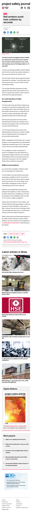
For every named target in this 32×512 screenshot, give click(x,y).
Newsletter (5, 505)
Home (3, 500)
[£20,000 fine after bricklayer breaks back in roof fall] (16, 327)
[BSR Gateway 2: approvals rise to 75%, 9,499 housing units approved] (16, 371)
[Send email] (18, 32)
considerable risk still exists (10, 223)
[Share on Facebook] (4, 32)
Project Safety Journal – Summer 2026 (16, 426)
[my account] (22, 8)
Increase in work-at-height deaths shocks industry (17, 451)
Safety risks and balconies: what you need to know (17, 445)
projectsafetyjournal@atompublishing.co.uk (15, 242)
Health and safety (14, 233)
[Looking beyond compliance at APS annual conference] (16, 349)
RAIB (22, 233)
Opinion (18, 502)
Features (5, 502)
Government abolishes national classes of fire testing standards (17, 464)
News (17, 500)
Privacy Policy (6, 507)
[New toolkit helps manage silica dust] (16, 263)
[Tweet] (8, 32)
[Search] (25, 8)
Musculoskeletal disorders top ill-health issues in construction (16, 458)
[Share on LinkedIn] (11, 32)
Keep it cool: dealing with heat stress (16, 439)
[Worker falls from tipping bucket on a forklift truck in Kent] (16, 283)
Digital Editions (7, 503)
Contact (18, 505)
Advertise (19, 503)
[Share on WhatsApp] (14, 32)
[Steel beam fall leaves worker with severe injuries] (16, 305)
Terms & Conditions (22, 507)
